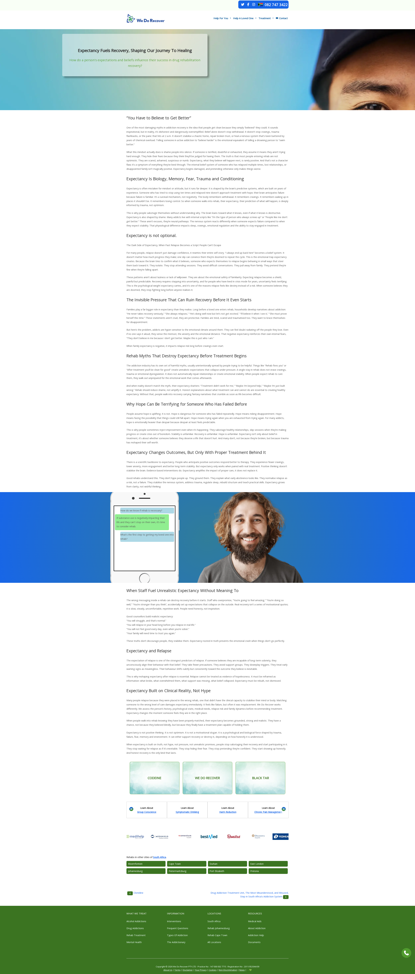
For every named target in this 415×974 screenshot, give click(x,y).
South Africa (159, 857)
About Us (167, 969)
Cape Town (175, 863)
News (242, 969)
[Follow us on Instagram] (254, 4)
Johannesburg (135, 871)
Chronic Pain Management (268, 811)
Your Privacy (201, 969)
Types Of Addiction (177, 935)
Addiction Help (256, 935)
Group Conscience (146, 811)
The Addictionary (176, 942)
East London (257, 863)
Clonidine (138, 892)
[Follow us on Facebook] (248, 4)
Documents (254, 942)
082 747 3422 (276, 4)
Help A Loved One (243, 18)
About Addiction (257, 928)
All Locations (214, 942)
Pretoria (254, 871)
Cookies (213, 969)
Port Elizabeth (217, 871)
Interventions (174, 921)
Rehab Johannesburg (219, 928)
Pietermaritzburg (177, 871)
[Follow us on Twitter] (243, 4)
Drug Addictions (135, 928)
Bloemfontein (135, 863)
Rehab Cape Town (217, 935)
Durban (213, 863)
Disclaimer (188, 969)
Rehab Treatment (136, 935)
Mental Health (134, 942)
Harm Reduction (227, 811)
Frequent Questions (177, 928)
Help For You (220, 18)
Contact (283, 18)
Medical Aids (254, 921)
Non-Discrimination (228, 969)
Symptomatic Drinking (187, 811)
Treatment (265, 18)
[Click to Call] (406, 953)
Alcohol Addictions (136, 921)
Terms (177, 969)
